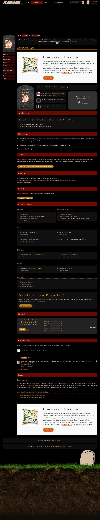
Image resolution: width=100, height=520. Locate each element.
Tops (46, 3)
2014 (56, 95)
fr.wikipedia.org (27, 149)
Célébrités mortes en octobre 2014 (31, 397)
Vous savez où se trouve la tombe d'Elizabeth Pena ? (35, 166)
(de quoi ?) (60, 99)
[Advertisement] (50, 20)
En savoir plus (73, 41)
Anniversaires (58, 3)
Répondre (23, 366)
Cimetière (36, 3)
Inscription (94, 1)
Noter (23, 126)
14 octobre (51, 95)
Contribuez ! (84, 103)
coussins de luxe (67, 72)
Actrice (73, 216)
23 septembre (57, 93)
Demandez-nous (26, 306)
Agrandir (48, 78)
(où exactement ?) (53, 106)
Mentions (55, 446)
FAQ (49, 446)
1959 (63, 93)
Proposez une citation (24, 182)
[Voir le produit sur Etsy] (30, 64)
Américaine (44, 93)
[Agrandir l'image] (37, 57)
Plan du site (62, 446)
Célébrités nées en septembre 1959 (31, 395)
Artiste (77, 216)
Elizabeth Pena (36, 35)
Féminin (26, 220)
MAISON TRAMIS (71, 61)
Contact (70, 446)
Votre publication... (23, 369)
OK (57, 43)
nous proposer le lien (31, 385)
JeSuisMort (12, 2)
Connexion (94, 3)
